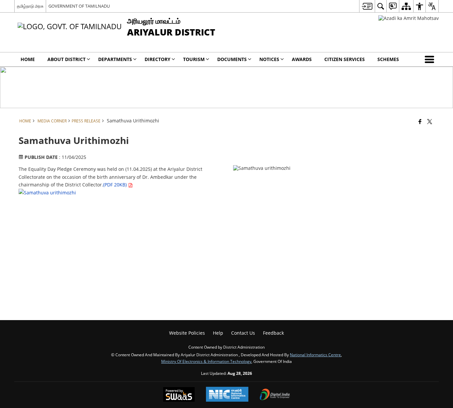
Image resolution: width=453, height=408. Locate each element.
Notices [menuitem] (269, 59)
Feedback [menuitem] (273, 333)
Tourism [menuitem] (194, 59)
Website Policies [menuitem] (187, 333)
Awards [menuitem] (302, 59)
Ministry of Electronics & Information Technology (206, 361)
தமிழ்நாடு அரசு (30, 6)
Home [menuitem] (28, 59)
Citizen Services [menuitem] (344, 59)
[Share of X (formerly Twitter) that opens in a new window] (429, 121)
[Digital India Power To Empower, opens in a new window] (275, 395)
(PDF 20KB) (115, 184)
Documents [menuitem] (232, 59)
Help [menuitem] (218, 333)
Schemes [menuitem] (388, 59)
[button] (431, 59)
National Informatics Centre (315, 354)
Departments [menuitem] (115, 59)
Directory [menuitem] (157, 59)
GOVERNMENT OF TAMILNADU (79, 6)
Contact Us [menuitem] (243, 333)
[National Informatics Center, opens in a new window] (227, 395)
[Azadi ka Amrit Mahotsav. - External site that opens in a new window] (408, 18)
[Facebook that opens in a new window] (420, 121)
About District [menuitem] (66, 59)
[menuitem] (367, 6)
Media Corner (52, 120)
